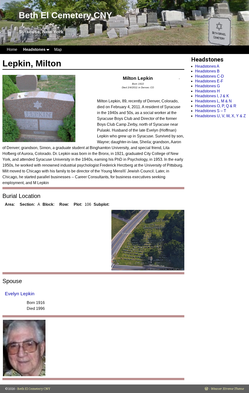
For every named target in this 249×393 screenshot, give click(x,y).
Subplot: (101, 204)
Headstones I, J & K (212, 96)
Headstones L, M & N (213, 101)
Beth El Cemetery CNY (65, 15)
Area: (10, 204)
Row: (64, 204)
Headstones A (207, 66)
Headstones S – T (210, 111)
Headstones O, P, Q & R (215, 106)
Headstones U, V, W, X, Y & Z (220, 116)
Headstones (34, 49)
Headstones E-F (209, 81)
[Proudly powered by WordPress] (206, 389)
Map (58, 49)
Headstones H (207, 91)
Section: (27, 204)
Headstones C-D (209, 76)
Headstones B (207, 71)
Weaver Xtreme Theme (227, 389)
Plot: (78, 204)
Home (12, 49)
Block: (48, 204)
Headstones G (207, 86)
